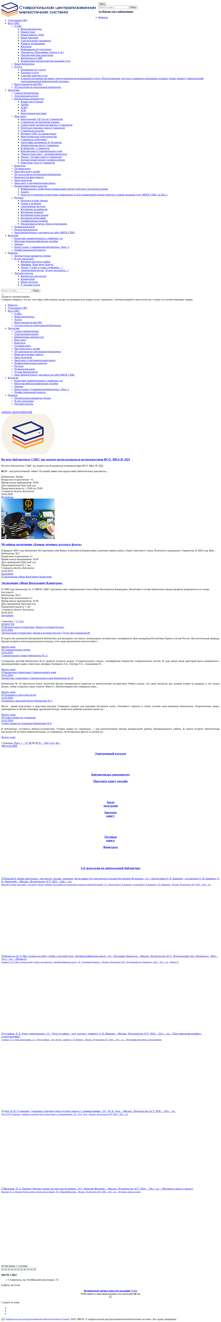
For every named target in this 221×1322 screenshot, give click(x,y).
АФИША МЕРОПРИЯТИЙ (16, 412)
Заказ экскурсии (23, 357)
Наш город (20, 340)
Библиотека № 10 (63, 678)
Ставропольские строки (14, 655)
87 (27, 743)
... (24, 743)
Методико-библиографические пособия (36, 383)
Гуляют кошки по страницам (17, 723)
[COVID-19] (15, 1269)
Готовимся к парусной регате (17, 700)
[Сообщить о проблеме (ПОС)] (3, 1269)
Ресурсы (18, 366)
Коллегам (13, 377)
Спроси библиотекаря (26, 331)
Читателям (13, 328)
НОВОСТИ (7, 624)
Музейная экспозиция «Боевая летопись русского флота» (41, 544)
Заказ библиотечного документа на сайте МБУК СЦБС (44, 374)
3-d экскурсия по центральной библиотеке (37, 325)
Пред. (17, 743)
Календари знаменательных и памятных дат (38, 380)
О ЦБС (18, 313)
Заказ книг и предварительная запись (34, 360)
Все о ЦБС (14, 310)
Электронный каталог (26, 334)
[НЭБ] (9, 1269)
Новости (12, 305)
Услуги (18, 319)
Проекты (13, 395)
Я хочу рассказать (24, 401)
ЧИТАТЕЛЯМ (9, 746)
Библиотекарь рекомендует (29, 337)
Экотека (18, 386)
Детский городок (23, 403)
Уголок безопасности (26, 372)
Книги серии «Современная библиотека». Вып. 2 (41, 389)
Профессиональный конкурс (30, 392)
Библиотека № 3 (43, 700)
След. (21, 621)
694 (46, 743)
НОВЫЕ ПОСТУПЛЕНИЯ (16, 875)
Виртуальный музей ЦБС (28, 322)
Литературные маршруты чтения (32, 398)
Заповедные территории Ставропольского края (27, 678)
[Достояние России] (22, 1269)
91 (40, 743)
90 (36, 743)
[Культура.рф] (19, 1269)
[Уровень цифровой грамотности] (12, 1269)
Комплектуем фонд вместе (29, 354)
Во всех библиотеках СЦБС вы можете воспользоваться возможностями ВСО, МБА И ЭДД (65, 459)
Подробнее (7, 497)
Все (58, 743)
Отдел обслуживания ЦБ (76, 633)
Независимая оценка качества (30, 363)
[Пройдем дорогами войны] (6, 1269)
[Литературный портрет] (35, 1269)
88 (30, 743)
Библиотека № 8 (42, 723)
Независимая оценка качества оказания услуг (110, 1290)
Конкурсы (19, 342)
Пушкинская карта (24, 369)
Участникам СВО (17, 308)
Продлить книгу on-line (27, 348)
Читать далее (8, 646)
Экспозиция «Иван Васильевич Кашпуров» (32, 583)
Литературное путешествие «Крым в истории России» (31, 633)
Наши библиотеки (24, 316)
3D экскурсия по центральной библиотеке (37, 351)
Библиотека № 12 (38, 655)
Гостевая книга (22, 345)
